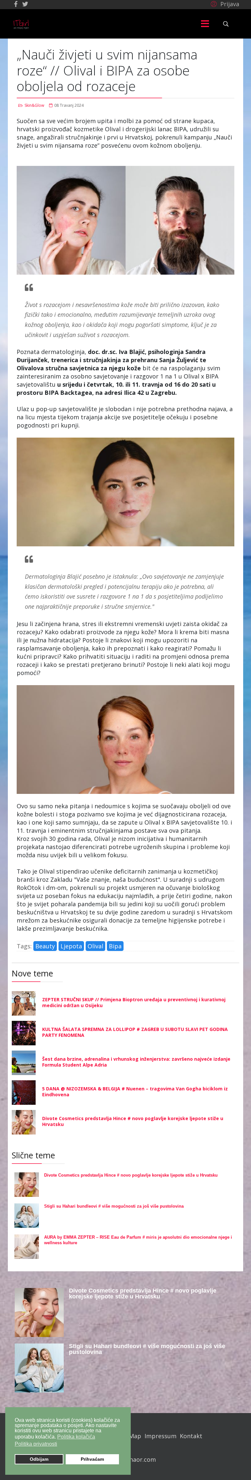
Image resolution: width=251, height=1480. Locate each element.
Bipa (115, 946)
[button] (224, 3)
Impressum (160, 1436)
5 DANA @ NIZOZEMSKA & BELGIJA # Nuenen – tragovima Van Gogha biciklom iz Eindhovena (135, 1092)
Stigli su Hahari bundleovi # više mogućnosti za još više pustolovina (114, 1206)
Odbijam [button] (39, 1459)
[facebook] (16, 4)
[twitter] (25, 4)
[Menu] (205, 24)
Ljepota (71, 946)
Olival (95, 946)
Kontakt (191, 1436)
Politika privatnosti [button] (36, 1444)
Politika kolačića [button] (76, 1437)
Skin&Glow (34, 105)
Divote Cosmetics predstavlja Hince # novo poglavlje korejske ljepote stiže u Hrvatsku (132, 1121)
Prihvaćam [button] (92, 1459)
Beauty (45, 946)
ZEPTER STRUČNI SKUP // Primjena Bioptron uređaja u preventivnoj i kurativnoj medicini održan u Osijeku (134, 1002)
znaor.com (141, 1459)
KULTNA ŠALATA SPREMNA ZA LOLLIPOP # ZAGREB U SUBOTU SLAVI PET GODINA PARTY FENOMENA (135, 1032)
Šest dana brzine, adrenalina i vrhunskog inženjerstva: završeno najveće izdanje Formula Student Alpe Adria (136, 1062)
